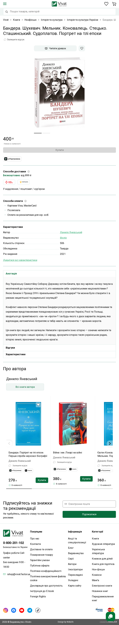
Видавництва (76, 553)
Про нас (34, 538)
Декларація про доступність (46, 585)
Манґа (95, 580)
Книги (95, 538)
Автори (72, 564)
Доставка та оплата (41, 549)
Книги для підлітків (103, 564)
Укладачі (73, 580)
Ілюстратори (75, 569)
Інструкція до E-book (42, 591)
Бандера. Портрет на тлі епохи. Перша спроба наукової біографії (28, 454)
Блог (71, 547)
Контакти (35, 544)
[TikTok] (37, 610)
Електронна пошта (79, 504)
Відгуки (10, 347)
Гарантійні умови (40, 560)
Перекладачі (75, 574)
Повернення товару (41, 554)
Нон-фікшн (98, 569)
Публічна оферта (39, 565)
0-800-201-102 (13, 543)
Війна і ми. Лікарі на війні (67, 452)
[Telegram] (29, 610)
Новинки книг (100, 591)
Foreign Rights (38, 596)
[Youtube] (21, 610)
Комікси (96, 574)
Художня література (103, 544)
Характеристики (15, 354)
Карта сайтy (74, 585)
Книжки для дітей (102, 558)
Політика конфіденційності (45, 571)
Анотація (11, 273)
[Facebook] (13, 610)
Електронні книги (102, 585)
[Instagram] (5, 610)
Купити (59, 150)
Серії (71, 558)
